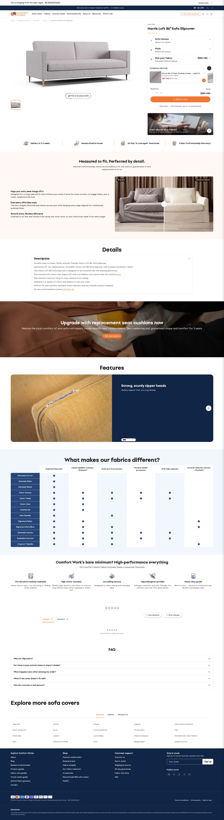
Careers (14, 785)
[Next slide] (208, 408)
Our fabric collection (72, 769)
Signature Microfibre (25, 527)
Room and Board (19, 730)
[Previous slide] (15, 408)
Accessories (68, 773)
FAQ (116, 777)
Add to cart (182, 99)
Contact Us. (68, 289)
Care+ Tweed (25, 498)
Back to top (207, 800)
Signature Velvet (25, 521)
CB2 (176, 730)
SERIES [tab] (111, 715)
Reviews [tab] (46, 619)
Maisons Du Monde (60, 742)
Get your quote (112, 336)
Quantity (154, 89)
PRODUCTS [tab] (123, 715)
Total (208, 89)
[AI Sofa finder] (203, 14)
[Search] (207, 14)
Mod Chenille (25, 516)
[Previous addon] (204, 68)
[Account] (211, 8)
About (13, 757)
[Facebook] (179, 774)
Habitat (137, 724)
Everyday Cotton (25, 476)
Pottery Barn (139, 730)
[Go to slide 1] (15, 104)
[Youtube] (189, 774)
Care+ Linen (25, 504)
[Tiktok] (184, 774)
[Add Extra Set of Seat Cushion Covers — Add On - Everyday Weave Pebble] (204, 80)
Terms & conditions (182, 800)
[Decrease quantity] (152, 93)
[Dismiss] (211, 2)
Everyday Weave (25, 487)
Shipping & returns (123, 765)
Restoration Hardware (184, 724)
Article (55, 724)
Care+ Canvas (25, 493)
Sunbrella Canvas (25, 533)
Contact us (120, 757)
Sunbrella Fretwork (25, 538)
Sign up (207, 761)
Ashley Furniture (181, 742)
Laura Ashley (98, 736)
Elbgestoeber (139, 742)
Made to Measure (141, 736)
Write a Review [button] (174, 615)
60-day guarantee (123, 769)
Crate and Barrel (100, 730)
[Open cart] (211, 14)
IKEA (14, 742)
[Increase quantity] (161, 93)
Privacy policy (196, 800)
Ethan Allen (17, 736)
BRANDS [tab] (100, 715)
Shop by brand (69, 761)
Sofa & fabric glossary (20, 781)
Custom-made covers (72, 757)
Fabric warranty (122, 773)
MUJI (96, 742)
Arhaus (96, 724)
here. (118, 274)
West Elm (16, 724)
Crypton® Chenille (25, 544)
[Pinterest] (174, 774)
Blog (12, 761)
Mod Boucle (25, 510)
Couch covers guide (19, 777)
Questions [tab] (61, 619)
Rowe (55, 730)
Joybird (56, 736)
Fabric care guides (19, 773)
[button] (180, 40)
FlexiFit (66, 781)
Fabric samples (69, 765)
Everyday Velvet (25, 481)
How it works (120, 761)
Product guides (17, 769)
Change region (203, 3)
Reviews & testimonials (20, 765)
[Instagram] (169, 774)
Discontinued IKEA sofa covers (76, 777)
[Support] (207, 8)
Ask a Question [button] (154, 615)
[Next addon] (209, 68)
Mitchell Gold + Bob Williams (186, 736)
